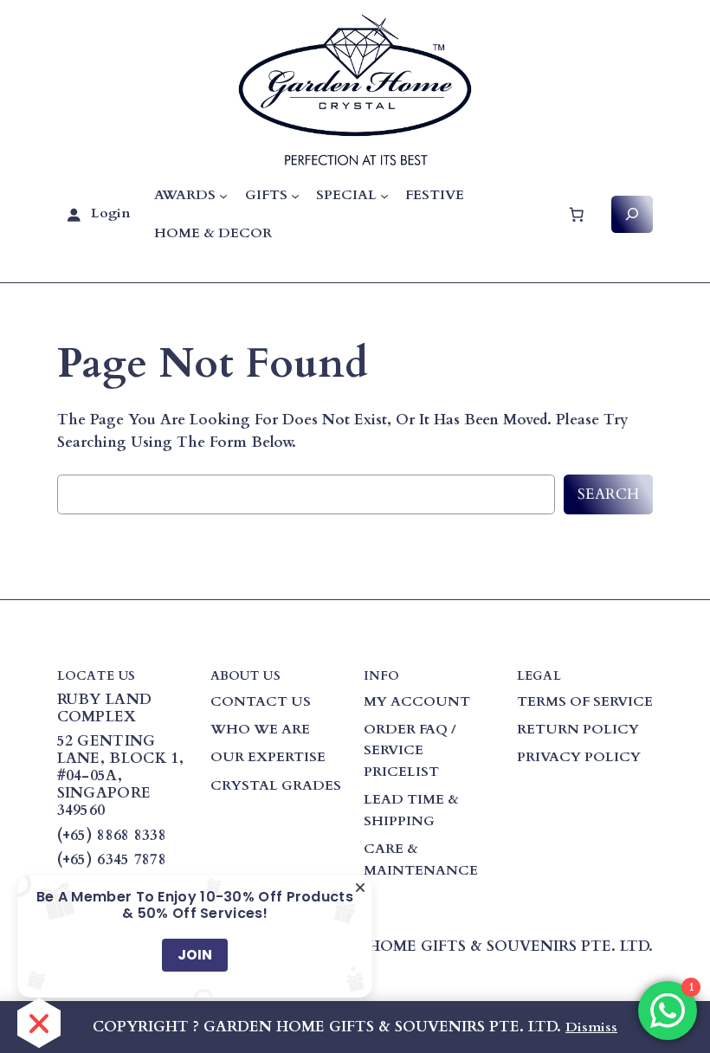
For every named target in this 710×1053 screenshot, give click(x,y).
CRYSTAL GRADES (275, 785)
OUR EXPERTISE (268, 756)
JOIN (195, 955)
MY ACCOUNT (417, 701)
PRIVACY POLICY (579, 756)
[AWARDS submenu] (223, 195)
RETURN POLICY (578, 729)
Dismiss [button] (591, 1027)
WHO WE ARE (260, 729)
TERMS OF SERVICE (585, 701)
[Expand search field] (632, 214)
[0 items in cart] (576, 214)
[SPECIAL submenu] (384, 195)
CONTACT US (260, 701)
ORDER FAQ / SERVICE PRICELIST (410, 750)
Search (608, 494)
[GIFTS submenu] (295, 195)
